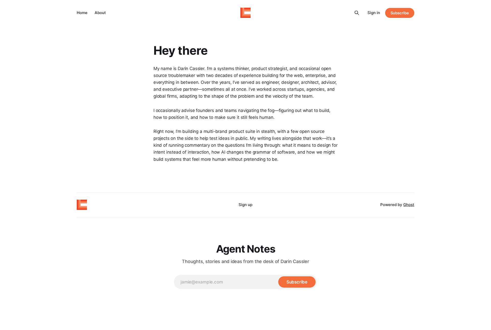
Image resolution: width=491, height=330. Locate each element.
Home (82, 12)
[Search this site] (357, 13)
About (100, 12)
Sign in (373, 12)
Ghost (408, 204)
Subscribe (399, 12)
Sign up (245, 204)
